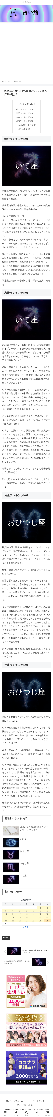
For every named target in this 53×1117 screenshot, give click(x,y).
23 (47, 917)
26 (20, 921)
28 (33, 921)
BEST (7, 938)
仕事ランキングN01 (24, 121)
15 (40, 914)
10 (6, 914)
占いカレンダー (25, 129)
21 (33, 917)
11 (13, 914)
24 (6, 921)
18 (13, 917)
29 (40, 921)
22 (40, 917)
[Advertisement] (26, 52)
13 (26, 914)
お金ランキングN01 (24, 117)
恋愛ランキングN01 (24, 113)
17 (6, 917)
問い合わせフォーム (14, 1101)
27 (26, 921)
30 (47, 921)
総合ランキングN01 (24, 109)
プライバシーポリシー (26, 1105)
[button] (47, 652)
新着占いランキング (27, 125)
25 (13, 921)
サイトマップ (38, 1101)
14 (33, 914)
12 (20, 914)
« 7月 (26, 927)
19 (20, 917)
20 (26, 917)
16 (47, 914)
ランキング (23, 104)
